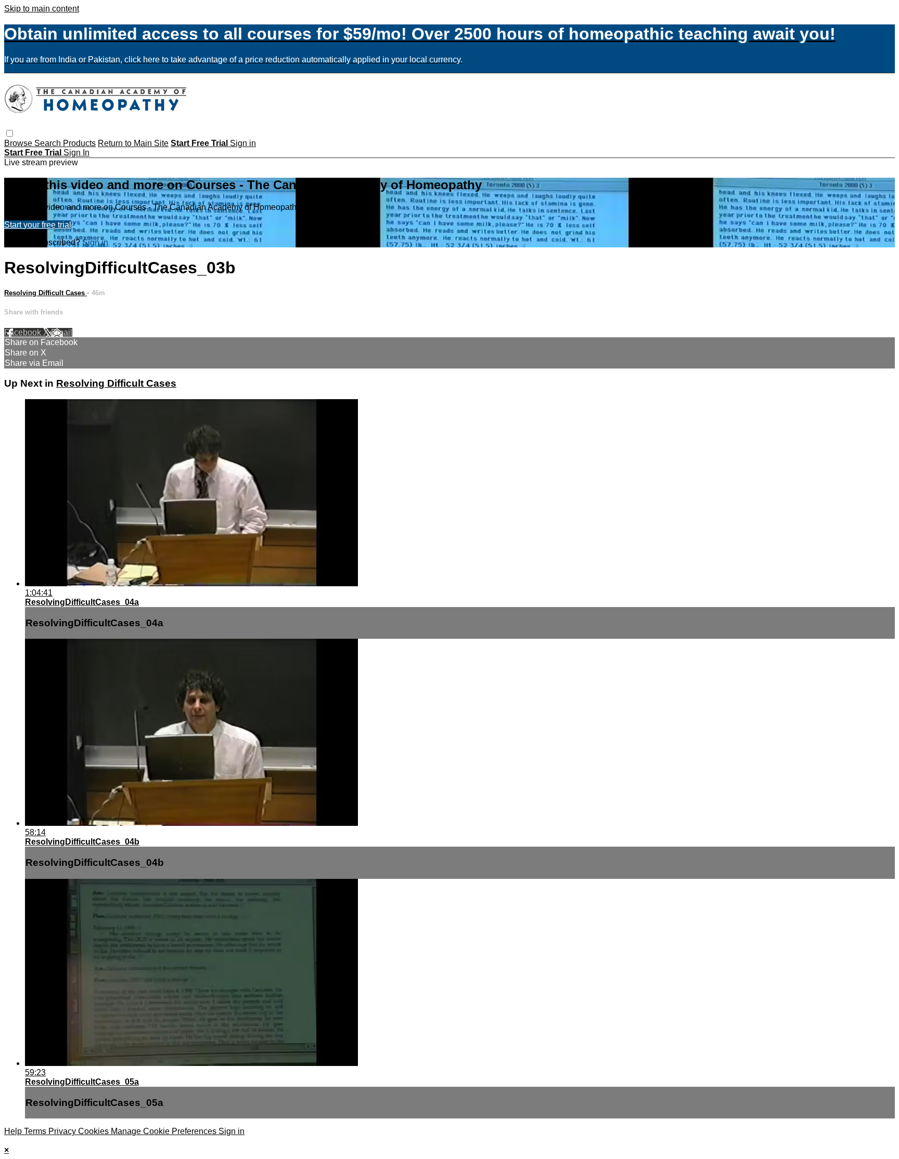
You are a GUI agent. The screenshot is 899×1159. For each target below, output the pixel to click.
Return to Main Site (133, 143)
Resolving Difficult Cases (45, 293)
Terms (36, 1131)
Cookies (94, 1131)
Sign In (76, 152)
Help (14, 1131)
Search (48, 143)
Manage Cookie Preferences (165, 1131)
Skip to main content (41, 8)
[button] (9, 133)
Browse (19, 143)
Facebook (23, 332)
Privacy (63, 1131)
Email (61, 332)
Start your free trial (37, 224)
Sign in (243, 143)
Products (79, 143)
